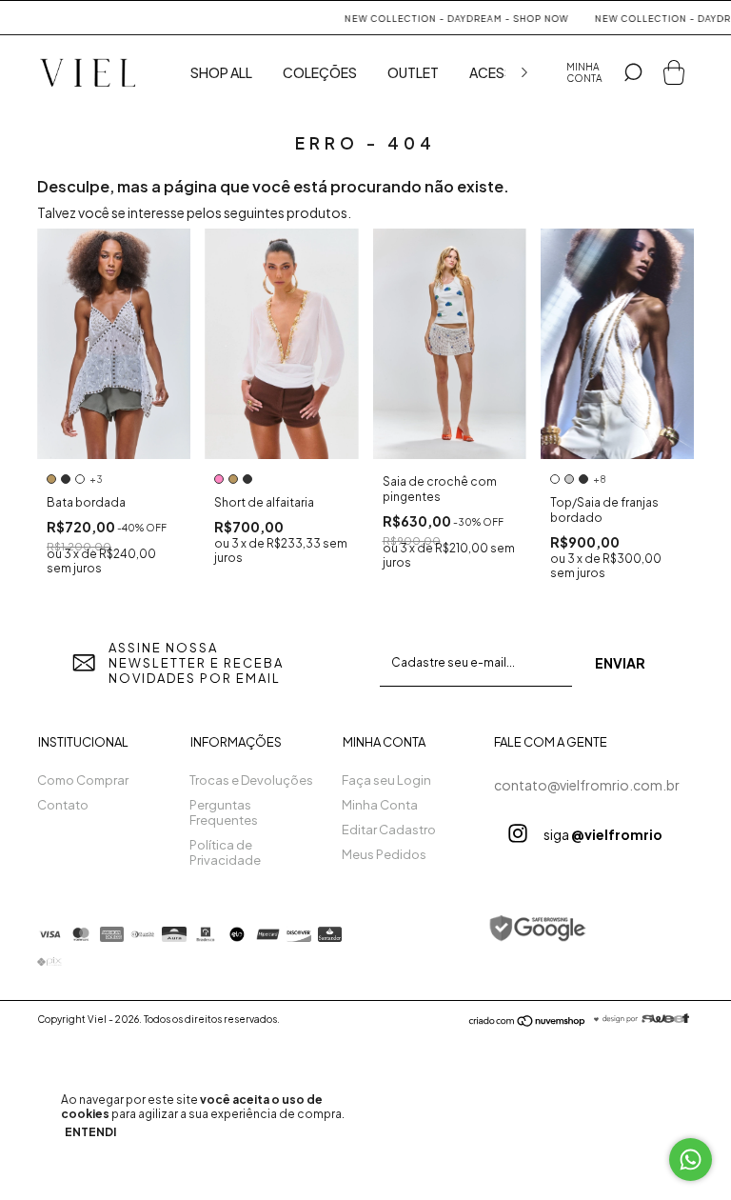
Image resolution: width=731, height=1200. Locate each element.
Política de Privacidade (225, 852)
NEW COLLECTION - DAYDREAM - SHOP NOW (444, 18)
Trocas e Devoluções (251, 780)
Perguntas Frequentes (223, 812)
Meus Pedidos (384, 854)
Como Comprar (82, 780)
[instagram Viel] (517, 833)
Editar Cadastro (389, 829)
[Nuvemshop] (527, 1021)
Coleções (320, 72)
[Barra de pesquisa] (633, 72)
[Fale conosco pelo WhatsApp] (690, 1159)
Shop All (221, 72)
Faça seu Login (386, 780)
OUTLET (413, 72)
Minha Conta (380, 804)
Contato (63, 804)
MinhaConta (584, 72)
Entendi (90, 1132)
